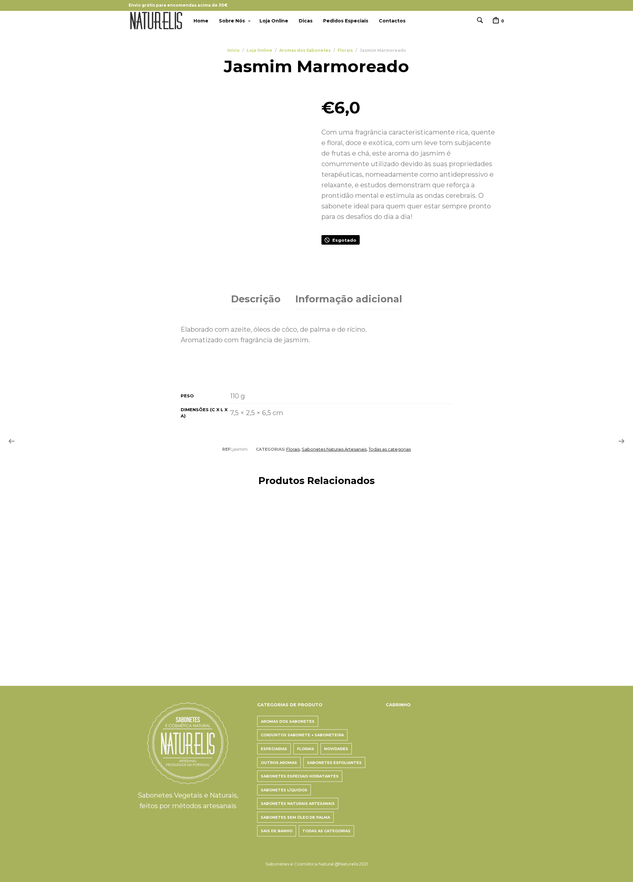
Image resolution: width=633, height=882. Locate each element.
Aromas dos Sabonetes (305, 50)
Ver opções (144, 639)
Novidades (336, 748)
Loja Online (273, 21)
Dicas (306, 21)
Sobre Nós (232, 21)
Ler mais (236, 639)
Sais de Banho (276, 831)
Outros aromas (279, 762)
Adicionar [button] (431, 627)
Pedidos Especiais (345, 21)
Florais (345, 50)
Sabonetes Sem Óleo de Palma (295, 817)
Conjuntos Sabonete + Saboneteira (302, 735)
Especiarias (274, 748)
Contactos (392, 21)
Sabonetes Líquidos (284, 790)
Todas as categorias (390, 449)
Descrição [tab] (256, 299)
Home (201, 21)
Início (233, 50)
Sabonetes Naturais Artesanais (334, 449)
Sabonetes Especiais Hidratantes (300, 776)
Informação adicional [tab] (348, 299)
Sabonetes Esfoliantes (334, 762)
